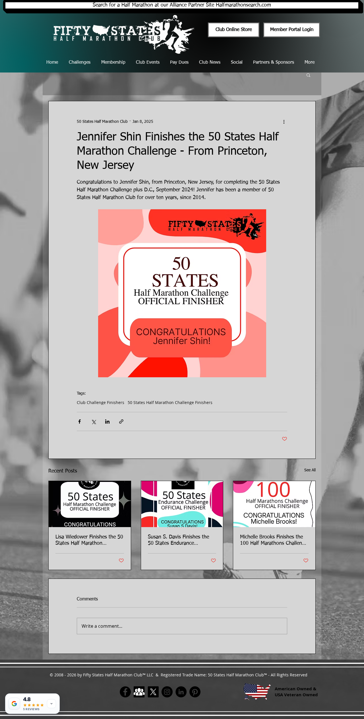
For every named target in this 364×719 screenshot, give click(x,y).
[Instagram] (167, 691)
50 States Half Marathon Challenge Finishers (170, 402)
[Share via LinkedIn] (107, 421)
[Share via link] (121, 421)
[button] (308, 74)
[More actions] (283, 121)
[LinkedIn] (181, 691)
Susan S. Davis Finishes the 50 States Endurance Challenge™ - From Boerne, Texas (179, 540)
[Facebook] (125, 691)
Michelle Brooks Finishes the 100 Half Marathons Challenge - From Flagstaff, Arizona (273, 540)
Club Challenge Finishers (100, 402)
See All (310, 470)
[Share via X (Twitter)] (93, 421)
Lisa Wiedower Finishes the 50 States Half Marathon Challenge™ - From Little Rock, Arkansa (89, 540)
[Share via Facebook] (79, 421)
